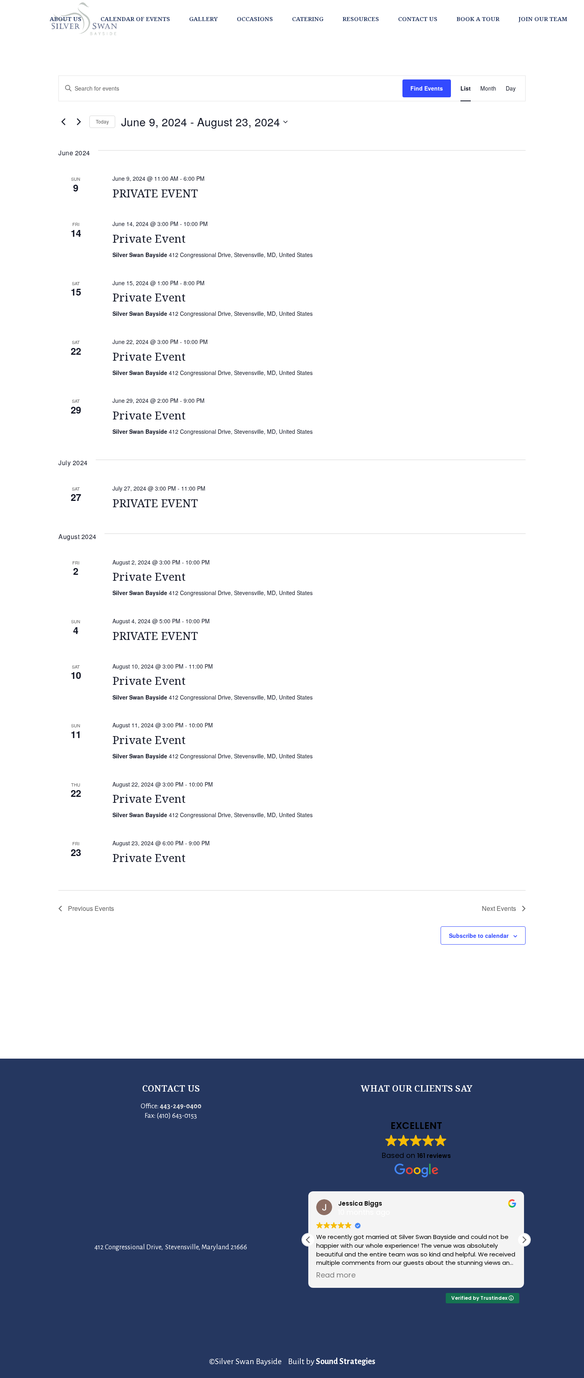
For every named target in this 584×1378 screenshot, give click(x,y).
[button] (524, 1240)
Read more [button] (336, 1275)
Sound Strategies (345, 1361)
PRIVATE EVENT (155, 193)
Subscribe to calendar (479, 935)
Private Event (149, 238)
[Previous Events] (63, 122)
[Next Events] (78, 122)
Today (102, 121)
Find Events (426, 88)
